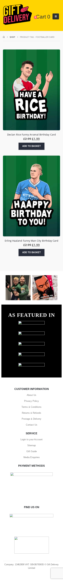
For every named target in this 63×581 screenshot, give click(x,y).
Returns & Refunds (31, 413)
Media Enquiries (31, 457)
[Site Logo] (17, 14)
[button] (55, 16)
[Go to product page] (31, 89)
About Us (31, 395)
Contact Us (31, 424)
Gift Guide (31, 451)
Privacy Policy (31, 401)
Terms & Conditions (31, 407)
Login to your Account (31, 439)
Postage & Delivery (31, 419)
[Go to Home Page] (4, 37)
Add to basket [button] (31, 146)
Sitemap (31, 445)
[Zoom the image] (31, 322)
